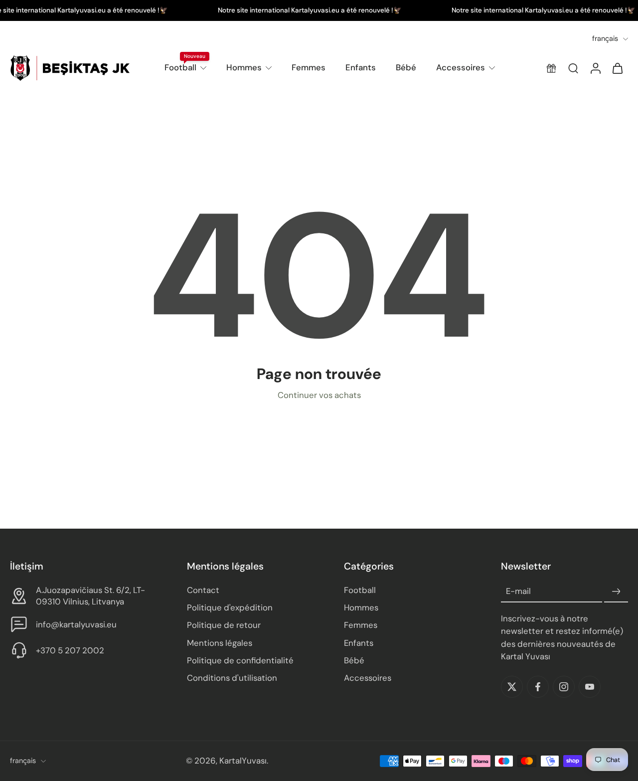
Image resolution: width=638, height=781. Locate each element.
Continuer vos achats (319, 395)
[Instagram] (564, 687)
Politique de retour (224, 625)
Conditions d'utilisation (232, 677)
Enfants (360, 67)
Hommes (244, 67)
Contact (203, 590)
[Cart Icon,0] (617, 68)
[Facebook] (538, 687)
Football (180, 67)
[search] (573, 68)
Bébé (406, 67)
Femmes (308, 67)
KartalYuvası (243, 761)
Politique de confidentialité (240, 660)
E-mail (518, 591)
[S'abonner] (616, 592)
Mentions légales (219, 642)
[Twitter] (512, 687)
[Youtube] (590, 687)
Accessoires (460, 67)
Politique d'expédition (230, 607)
